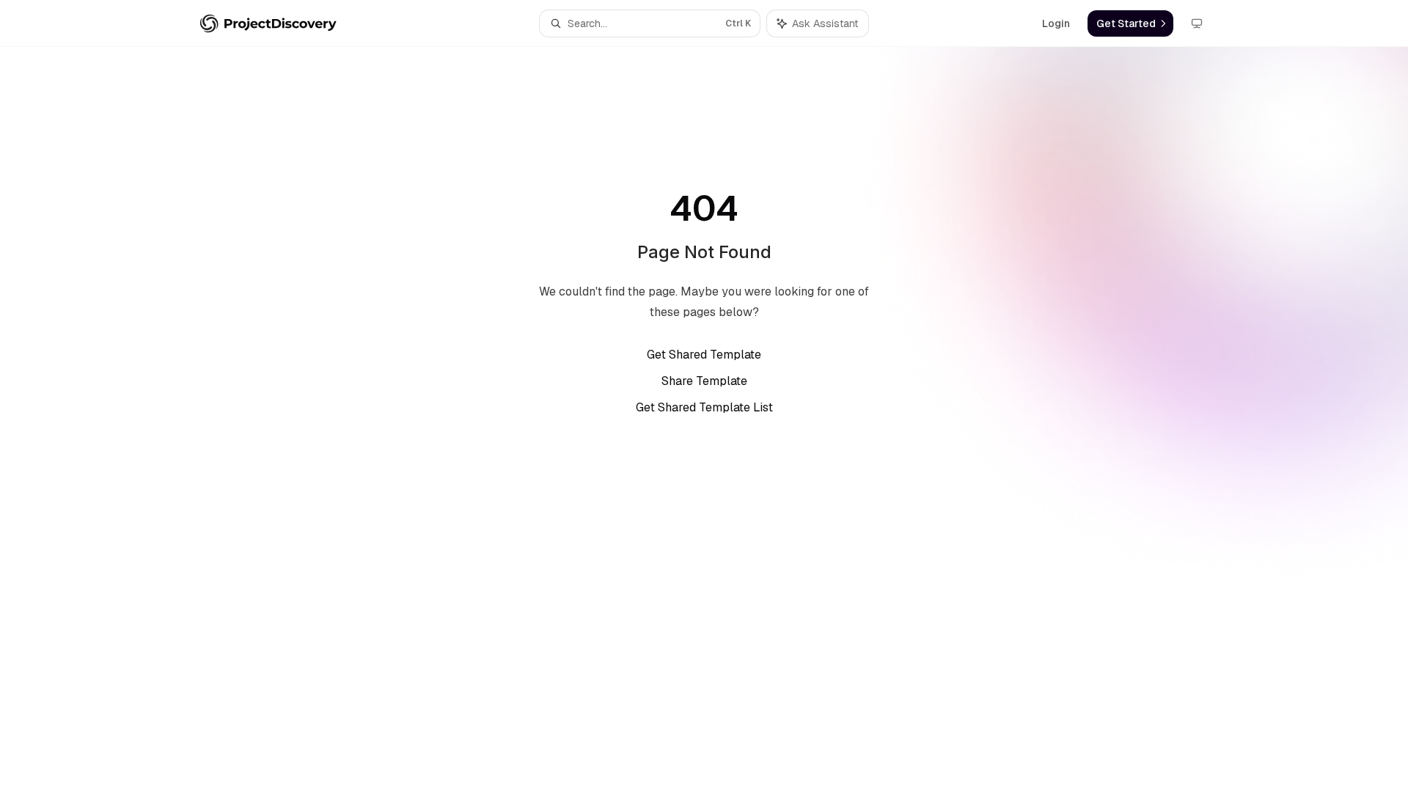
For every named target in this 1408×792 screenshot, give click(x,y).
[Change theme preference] (1197, 23)
